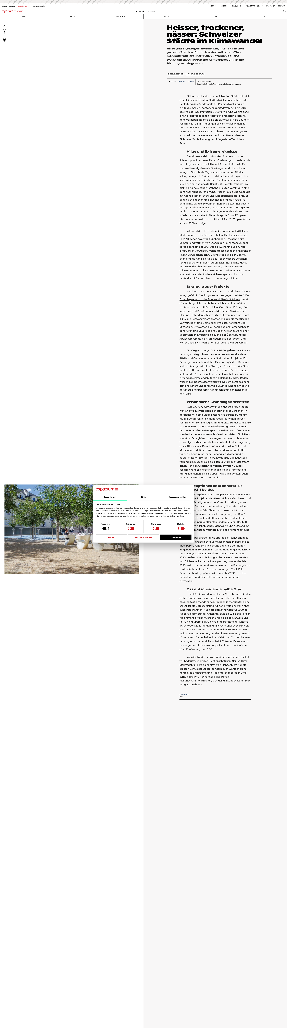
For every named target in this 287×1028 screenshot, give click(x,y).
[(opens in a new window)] (4, 40)
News (24, 17)
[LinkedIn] (4, 31)
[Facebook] (4, 26)
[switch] (131, 528)
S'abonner (270, 6)
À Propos (213, 6)
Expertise (224, 6)
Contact (281, 6)
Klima (181, 697)
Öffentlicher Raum (195, 74)
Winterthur (210, 407)
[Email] (4, 35)
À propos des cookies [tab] (177, 497)
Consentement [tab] (110, 497)
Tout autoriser (175, 537)
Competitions (120, 17)
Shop (263, 17)
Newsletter (236, 6)
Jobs (215, 17)
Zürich (198, 407)
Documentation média (254, 6)
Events (167, 17)
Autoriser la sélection (143, 537)
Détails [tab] (143, 497)
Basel (190, 407)
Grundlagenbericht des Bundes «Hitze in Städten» (209, 299)
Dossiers (72, 17)
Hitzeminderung (175, 74)
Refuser (111, 537)
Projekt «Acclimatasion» (198, 112)
